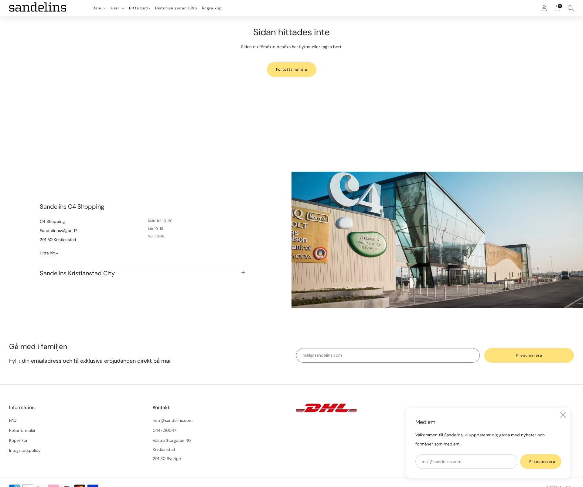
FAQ (13, 420)
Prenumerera (542, 461)
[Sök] (571, 8)
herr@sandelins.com (173, 420)
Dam (97, 8)
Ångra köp (212, 8)
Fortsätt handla (291, 69)
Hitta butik (140, 8)
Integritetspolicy (25, 450)
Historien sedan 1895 (176, 8)
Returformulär (22, 430)
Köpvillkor (18, 440)
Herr (115, 8)
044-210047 (164, 430)
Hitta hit (47, 253)
